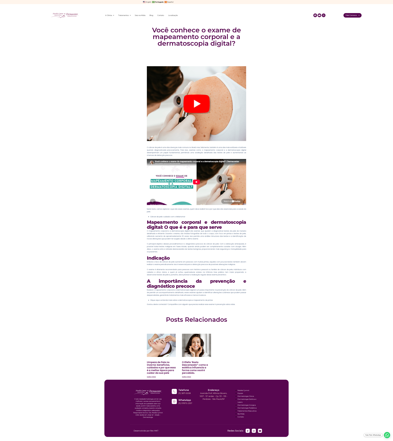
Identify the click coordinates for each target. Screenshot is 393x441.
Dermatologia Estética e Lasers (247, 400)
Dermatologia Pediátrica (247, 408)
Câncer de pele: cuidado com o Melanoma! (167, 216)
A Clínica (108, 15)
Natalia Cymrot (243, 390)
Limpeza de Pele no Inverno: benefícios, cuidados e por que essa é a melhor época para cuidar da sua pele (161, 368)
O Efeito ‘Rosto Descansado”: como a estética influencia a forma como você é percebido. (195, 368)
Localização (173, 15)
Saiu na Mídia (140, 15)
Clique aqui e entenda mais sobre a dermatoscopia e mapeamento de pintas (181, 300)
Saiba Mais (151, 377)
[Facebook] (315, 15)
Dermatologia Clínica (246, 396)
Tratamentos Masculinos (247, 411)
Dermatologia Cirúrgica (247, 405)
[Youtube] (319, 15)
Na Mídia (241, 414)
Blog (151, 15)
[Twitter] (248, 431)
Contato (160, 15)
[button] (387, 435)
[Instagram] (323, 15)
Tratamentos (123, 15)
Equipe (240, 393)
